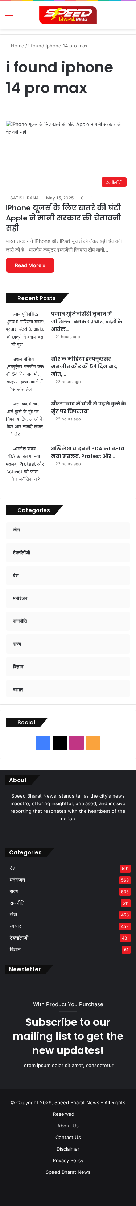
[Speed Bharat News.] (68, 15)
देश (13, 868)
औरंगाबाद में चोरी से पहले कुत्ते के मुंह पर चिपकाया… (88, 407)
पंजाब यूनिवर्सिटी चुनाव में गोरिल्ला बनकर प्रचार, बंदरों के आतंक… (87, 321)
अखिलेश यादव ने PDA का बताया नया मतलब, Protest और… (88, 452)
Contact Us (68, 1137)
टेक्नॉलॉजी (19, 938)
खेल (13, 914)
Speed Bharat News (68, 1172)
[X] (63, 832)
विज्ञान (15, 949)
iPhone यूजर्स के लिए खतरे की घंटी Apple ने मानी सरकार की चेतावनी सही (63, 218)
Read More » (30, 265)
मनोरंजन (17, 880)
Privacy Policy (68, 1160)
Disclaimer (68, 1149)
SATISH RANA (24, 198)
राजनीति (17, 903)
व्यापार (15, 926)
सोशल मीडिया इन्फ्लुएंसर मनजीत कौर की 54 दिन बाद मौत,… (84, 366)
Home (16, 46)
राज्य (14, 891)
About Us (68, 1126)
